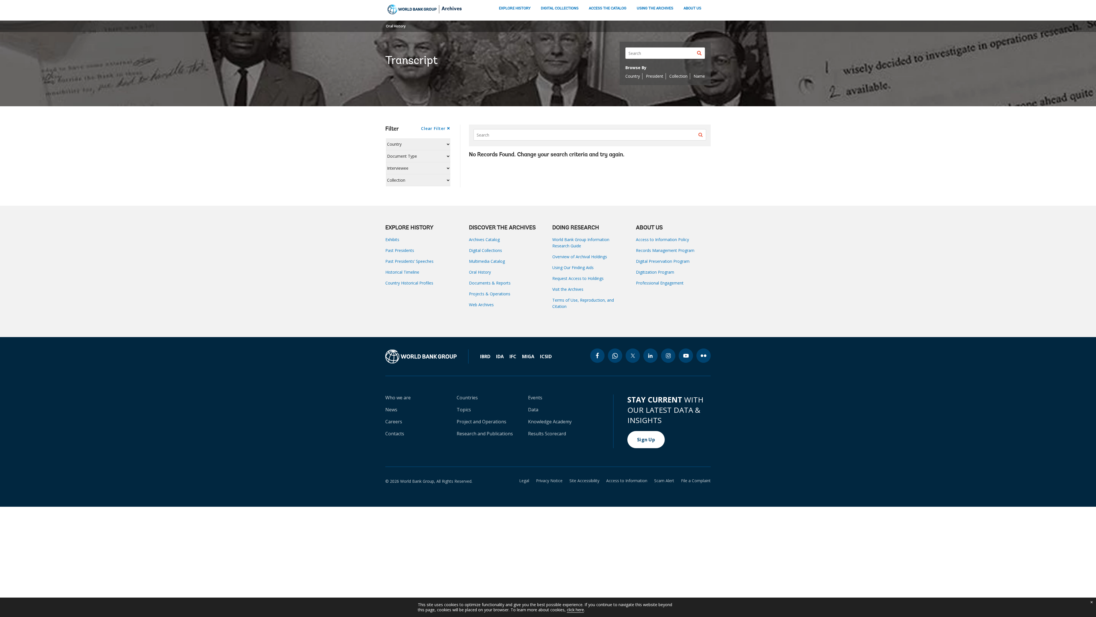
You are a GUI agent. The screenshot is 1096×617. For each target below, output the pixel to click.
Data (533, 409)
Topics (464, 409)
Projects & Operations (489, 294)
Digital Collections (485, 250)
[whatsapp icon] (615, 355)
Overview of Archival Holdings (579, 256)
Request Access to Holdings (578, 278)
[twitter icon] (633, 355)
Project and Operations (481, 421)
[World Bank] (427, 356)
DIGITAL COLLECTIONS (560, 8)
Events (535, 397)
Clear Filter (433, 128)
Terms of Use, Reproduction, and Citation (583, 303)
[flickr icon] (703, 355)
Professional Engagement (660, 283)
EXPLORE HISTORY (515, 8)
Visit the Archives (567, 289)
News (391, 409)
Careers (393, 421)
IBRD (485, 356)
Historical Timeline (402, 272)
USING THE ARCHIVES (655, 8)
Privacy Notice (549, 480)
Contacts (394, 433)
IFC (512, 356)
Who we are (398, 397)
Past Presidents (399, 250)
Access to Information (626, 480)
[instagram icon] (668, 355)
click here (575, 609)
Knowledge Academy (550, 421)
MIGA (528, 356)
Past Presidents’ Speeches (409, 261)
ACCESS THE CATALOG (607, 8)
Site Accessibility (584, 480)
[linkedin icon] (650, 355)
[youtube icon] (686, 355)
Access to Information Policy (662, 239)
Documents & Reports (490, 283)
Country (632, 76)
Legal (524, 480)
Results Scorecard (547, 433)
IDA (500, 356)
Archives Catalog (484, 239)
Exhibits (392, 239)
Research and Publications (485, 433)
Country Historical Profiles (409, 283)
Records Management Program (665, 250)
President (654, 76)
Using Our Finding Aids (573, 267)
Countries (467, 397)
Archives (452, 9)
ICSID (546, 356)
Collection (678, 76)
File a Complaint (696, 480)
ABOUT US (692, 8)
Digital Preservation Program (663, 261)
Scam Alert (664, 480)
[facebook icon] (597, 355)
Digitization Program (655, 272)
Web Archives (481, 304)
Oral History (396, 26)
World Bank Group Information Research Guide (580, 243)
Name (699, 76)
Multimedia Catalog (487, 261)
